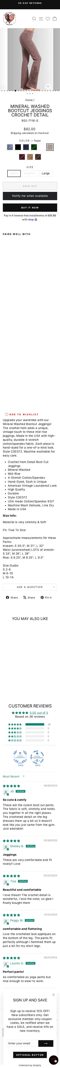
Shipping (16, 133)
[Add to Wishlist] (7, 314)
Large (46, 173)
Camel (30, 157)
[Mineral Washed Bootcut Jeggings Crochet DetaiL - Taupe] (24, 397)
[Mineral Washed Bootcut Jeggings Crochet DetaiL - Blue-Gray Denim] (20, 397)
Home (29, 100)
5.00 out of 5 (39, 712)
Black (18, 147)
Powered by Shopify (30, 1065)
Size (29, 167)
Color (30, 140)
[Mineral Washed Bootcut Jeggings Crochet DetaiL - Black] (8, 397)
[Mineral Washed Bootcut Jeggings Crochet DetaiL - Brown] (8, 400)
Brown (38, 157)
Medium (30, 173)
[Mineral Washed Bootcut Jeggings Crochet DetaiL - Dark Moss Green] (16, 397)
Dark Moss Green (34, 147)
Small (14, 173)
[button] (15, 724)
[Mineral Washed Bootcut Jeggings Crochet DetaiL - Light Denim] (5, 397)
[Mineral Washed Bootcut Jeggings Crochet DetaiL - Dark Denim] (12, 397)
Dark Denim (26, 147)
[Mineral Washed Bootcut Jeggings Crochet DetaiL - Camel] (5, 400)
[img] (11, 786)
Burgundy (22, 157)
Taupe (50, 147)
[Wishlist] (48, 19)
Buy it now (30, 207)
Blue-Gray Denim (42, 147)
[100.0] (20, 757)
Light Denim (10, 147)
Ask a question (30, 587)
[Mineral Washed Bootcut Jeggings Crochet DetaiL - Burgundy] (27, 397)
